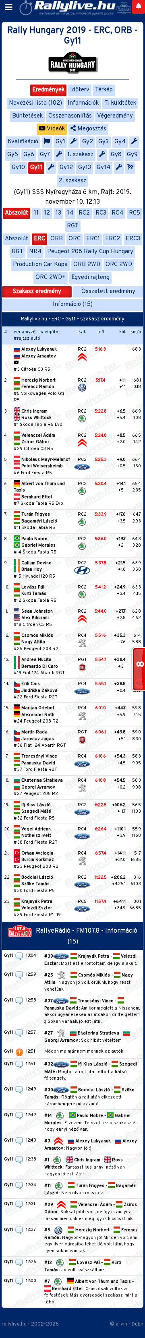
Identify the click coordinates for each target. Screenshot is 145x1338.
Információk (83, 103)
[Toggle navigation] (9, 7)
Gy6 (28, 155)
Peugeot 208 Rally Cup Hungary (90, 252)
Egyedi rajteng (90, 277)
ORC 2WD (119, 264)
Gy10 (18, 167)
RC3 (100, 213)
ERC (39, 239)
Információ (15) (73, 304)
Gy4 (120, 142)
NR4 (35, 252)
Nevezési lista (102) (35, 103)
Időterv (79, 90)
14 (70, 213)
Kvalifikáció (23, 142)
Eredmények (48, 90)
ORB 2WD (86, 264)
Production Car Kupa (40, 264)
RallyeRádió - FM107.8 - (70, 931)
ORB (56, 239)
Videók (55, 129)
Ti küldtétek (120, 103)
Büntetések (27, 116)
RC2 (84, 213)
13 (58, 213)
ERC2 (112, 239)
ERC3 (133, 239)
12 (47, 213)
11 (36, 213)
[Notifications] (138, 7)
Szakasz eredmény (37, 291)
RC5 (134, 213)
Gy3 (103, 142)
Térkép (104, 90)
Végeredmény (115, 116)
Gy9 (132, 155)
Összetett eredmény (108, 291)
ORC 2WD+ (50, 277)
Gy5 (12, 155)
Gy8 (116, 155)
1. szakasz (80, 155)
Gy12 (66, 167)
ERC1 (93, 239)
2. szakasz (72, 181)
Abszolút (16, 213)
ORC (74, 239)
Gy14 (103, 167)
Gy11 (36, 167)
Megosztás (91, 129)
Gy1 (60, 142)
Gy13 (84, 167)
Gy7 (45, 155)
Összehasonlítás (70, 116)
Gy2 (87, 142)
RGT (73, 226)
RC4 (117, 213)
